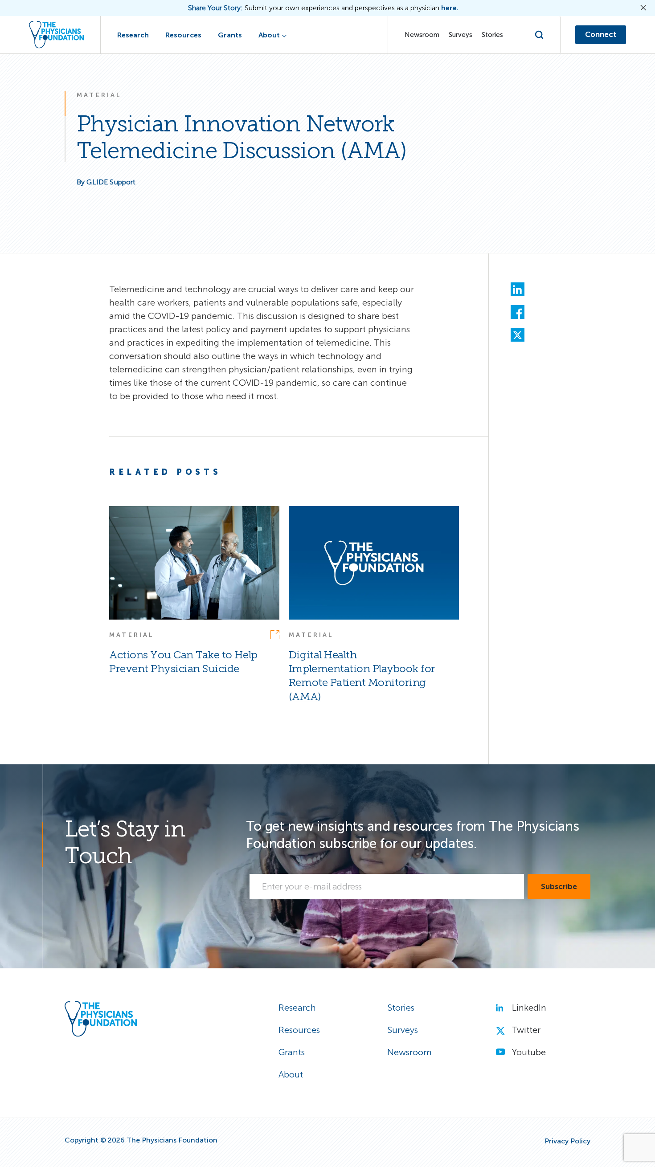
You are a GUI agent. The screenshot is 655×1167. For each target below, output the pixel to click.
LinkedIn (529, 1007)
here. (449, 8)
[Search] (539, 34)
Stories (492, 35)
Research (133, 35)
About (269, 35)
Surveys (460, 35)
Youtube (529, 1052)
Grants (230, 35)
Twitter (526, 1029)
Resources (183, 35)
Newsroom (422, 35)
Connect (600, 34)
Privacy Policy (567, 1141)
